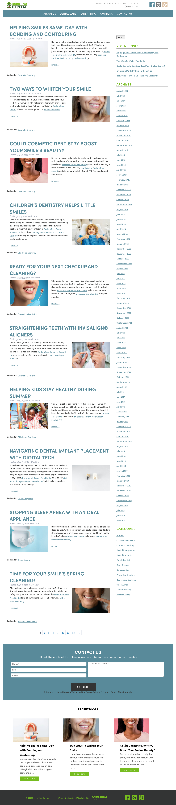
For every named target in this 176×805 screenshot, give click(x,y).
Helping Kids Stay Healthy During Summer (53, 392)
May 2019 (120, 520)
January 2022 (122, 362)
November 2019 (123, 490)
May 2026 (121, 105)
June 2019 (120, 515)
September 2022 (124, 322)
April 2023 (121, 288)
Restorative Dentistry (126, 579)
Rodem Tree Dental (75, 536)
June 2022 (120, 337)
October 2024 (122, 199)
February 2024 (123, 238)
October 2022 (122, 317)
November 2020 (123, 431)
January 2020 (122, 480)
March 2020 (122, 470)
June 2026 (120, 100)
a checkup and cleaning (87, 293)
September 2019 (124, 500)
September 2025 (124, 145)
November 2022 (123, 312)
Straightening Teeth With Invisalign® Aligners (59, 331)
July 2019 (120, 510)
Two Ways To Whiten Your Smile (50, 88)
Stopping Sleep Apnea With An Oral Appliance (54, 515)
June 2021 (120, 396)
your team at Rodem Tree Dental (72, 290)
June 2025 (120, 159)
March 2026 (122, 115)
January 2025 (122, 184)
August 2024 (122, 209)
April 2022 (121, 347)
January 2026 (122, 125)
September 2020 (124, 441)
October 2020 (122, 436)
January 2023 (122, 303)
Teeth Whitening (124, 589)
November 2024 (123, 194)
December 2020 (123, 426)
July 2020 (120, 451)
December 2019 (123, 485)
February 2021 (122, 416)
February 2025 (123, 179)
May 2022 (120, 342)
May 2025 (121, 164)
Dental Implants (25, 498)
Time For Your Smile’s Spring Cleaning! (47, 577)
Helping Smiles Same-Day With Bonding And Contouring (49, 30)
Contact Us (124, 13)
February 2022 (123, 357)
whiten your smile (52, 109)
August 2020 (122, 446)
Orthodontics (122, 569)
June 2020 (120, 456)
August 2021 (121, 386)
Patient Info (88, 13)
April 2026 (121, 110)
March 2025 (122, 174)
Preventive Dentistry (27, 314)
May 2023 (120, 283)
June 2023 (120, 278)
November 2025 (123, 135)
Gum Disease (122, 564)
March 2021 (121, 411)
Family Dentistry (124, 560)
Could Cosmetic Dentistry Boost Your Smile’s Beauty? (53, 147)
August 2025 (122, 150)
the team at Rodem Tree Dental (37, 477)
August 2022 (122, 327)
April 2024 (121, 229)
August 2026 (122, 90)
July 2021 (120, 391)
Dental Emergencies (125, 550)
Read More (29, 778)
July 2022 (120, 332)
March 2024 (122, 234)
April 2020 (121, 465)
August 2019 (122, 505)
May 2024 (121, 224)
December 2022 (123, 308)
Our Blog (106, 13)
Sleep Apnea (24, 559)
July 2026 (120, 95)
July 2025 (120, 155)
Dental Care (68, 13)
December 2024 (123, 189)
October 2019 (122, 495)
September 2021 (123, 382)
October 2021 (122, 377)
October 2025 (122, 140)
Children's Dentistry (27, 252)
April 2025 (121, 169)
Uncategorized (123, 594)
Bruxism (120, 535)
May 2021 (120, 401)
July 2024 (120, 214)
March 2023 (121, 293)
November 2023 (123, 253)
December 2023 (123, 248)
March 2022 (121, 352)
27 (68, 632)
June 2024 (120, 219)
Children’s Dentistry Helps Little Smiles (52, 208)
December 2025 (123, 130)
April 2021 (120, 406)
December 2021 (123, 367)
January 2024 (122, 243)
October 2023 (122, 258)
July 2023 (120, 273)
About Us (50, 13)
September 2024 (124, 204)
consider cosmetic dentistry (74, 164)
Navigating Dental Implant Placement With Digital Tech (59, 454)
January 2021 (122, 421)
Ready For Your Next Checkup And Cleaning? (54, 270)
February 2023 (123, 298)
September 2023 (124, 263)
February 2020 (123, 475)
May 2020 (121, 461)
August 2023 (122, 268)
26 (63, 632)
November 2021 (123, 372)
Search (121, 37)
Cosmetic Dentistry (26, 75)
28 (73, 632)
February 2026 (123, 120)
